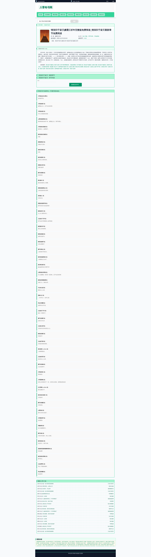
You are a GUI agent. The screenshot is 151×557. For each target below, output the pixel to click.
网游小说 (78, 14)
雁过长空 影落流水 (71, 543)
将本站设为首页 (41, 1)
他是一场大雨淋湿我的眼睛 (47, 483)
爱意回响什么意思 (91, 541)
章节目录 (90, 36)
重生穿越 (55, 14)
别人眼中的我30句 (50, 541)
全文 (85, 38)
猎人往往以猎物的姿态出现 (60, 544)
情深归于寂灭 (47, 25)
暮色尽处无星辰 (50, 68)
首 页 (40, 14)
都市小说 (63, 14)
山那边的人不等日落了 (47, 503)
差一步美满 (44, 496)
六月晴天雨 (44, 506)
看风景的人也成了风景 (81, 543)
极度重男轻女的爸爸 (41, 541)
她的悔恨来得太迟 (46, 493)
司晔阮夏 (112, 513)
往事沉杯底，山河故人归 (47, 486)
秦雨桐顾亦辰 (111, 488)
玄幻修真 (47, 14)
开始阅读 (96, 36)
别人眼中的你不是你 (71, 544)
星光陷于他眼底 (50, 64)
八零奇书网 (40, 25)
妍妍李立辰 (111, 508)
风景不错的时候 (65, 541)
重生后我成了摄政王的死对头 (107, 544)
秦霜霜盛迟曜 (111, 498)
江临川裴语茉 (111, 483)
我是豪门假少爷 (54, 66)
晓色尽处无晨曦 (79, 66)
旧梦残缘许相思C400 (63, 66)
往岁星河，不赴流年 (46, 488)
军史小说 (70, 14)
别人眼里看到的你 (80, 544)
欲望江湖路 (95, 64)
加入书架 (85, 36)
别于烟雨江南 (79, 64)
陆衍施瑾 (112, 496)
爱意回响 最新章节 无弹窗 (81, 541)
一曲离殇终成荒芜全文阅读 (92, 543)
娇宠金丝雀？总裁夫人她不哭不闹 (92, 66)
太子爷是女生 (53, 543)
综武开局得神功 (57, 541)
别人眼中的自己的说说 (44, 543)
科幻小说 (86, 14)
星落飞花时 (57, 64)
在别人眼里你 (72, 541)
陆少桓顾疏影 (111, 503)
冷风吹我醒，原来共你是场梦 (48, 513)
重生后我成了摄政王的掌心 (48, 544)
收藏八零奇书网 (76, 1)
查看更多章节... (75, 84)
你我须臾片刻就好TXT (100, 541)
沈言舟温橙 (111, 506)
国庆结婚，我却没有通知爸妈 (48, 508)
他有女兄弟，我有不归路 (47, 501)
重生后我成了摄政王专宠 (61, 543)
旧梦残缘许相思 (58, 68)
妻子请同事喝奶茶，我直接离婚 (68, 64)
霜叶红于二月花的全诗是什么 (105, 543)
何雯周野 (112, 501)
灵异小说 (93, 14)
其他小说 (101, 14)
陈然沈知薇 (111, 486)
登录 (107, 1)
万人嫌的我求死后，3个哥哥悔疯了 (49, 498)
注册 (113, 1)
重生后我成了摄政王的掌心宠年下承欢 (92, 544)
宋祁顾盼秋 (111, 493)
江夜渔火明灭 (104, 66)
